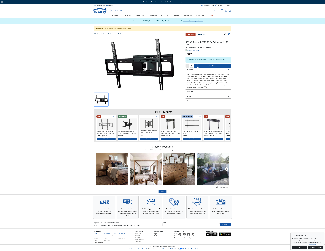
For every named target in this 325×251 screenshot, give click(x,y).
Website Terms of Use (143, 248)
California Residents (166, 248)
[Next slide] (227, 127)
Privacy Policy (312, 244)
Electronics (140, 16)
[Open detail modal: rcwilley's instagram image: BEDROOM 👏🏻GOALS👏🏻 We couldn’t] (146, 169)
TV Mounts (121, 34)
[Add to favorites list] (229, 34)
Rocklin (120, 236)
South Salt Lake (98, 242)
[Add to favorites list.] (114, 116)
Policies (150, 248)
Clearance (200, 16)
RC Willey (97, 34)
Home (127, 248)
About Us (138, 241)
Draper (96, 236)
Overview (190, 69)
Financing (138, 237)
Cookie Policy (175, 248)
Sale (211, 16)
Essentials (188, 16)
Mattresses (153, 16)
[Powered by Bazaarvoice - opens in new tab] (222, 187)
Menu (228, 5)
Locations (97, 231)
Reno (105, 238)
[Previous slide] (97, 127)
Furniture (115, 16)
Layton (96, 238)
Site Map (197, 248)
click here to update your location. (193, 21)
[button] (28, 1)
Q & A (188, 100)
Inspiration (176, 16)
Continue (225, 225)
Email (164, 222)
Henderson (107, 236)
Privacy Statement (157, 248)
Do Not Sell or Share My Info (188, 248)
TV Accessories (112, 34)
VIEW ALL (162, 191)
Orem (95, 240)
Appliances (127, 16)
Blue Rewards (139, 239)
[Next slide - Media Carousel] (226, 169)
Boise (113, 236)
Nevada (107, 234)
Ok (299, 247)
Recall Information (133, 248)
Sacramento (121, 238)
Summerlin (107, 240)
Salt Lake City (101, 5)
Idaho (114, 234)
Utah (95, 234)
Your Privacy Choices (315, 247)
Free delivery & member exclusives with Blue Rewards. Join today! (162, 2)
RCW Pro (138, 233)
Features (190, 91)
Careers (137, 235)
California (121, 234)
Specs (189, 96)
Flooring (164, 16)
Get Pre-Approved (209, 5)
